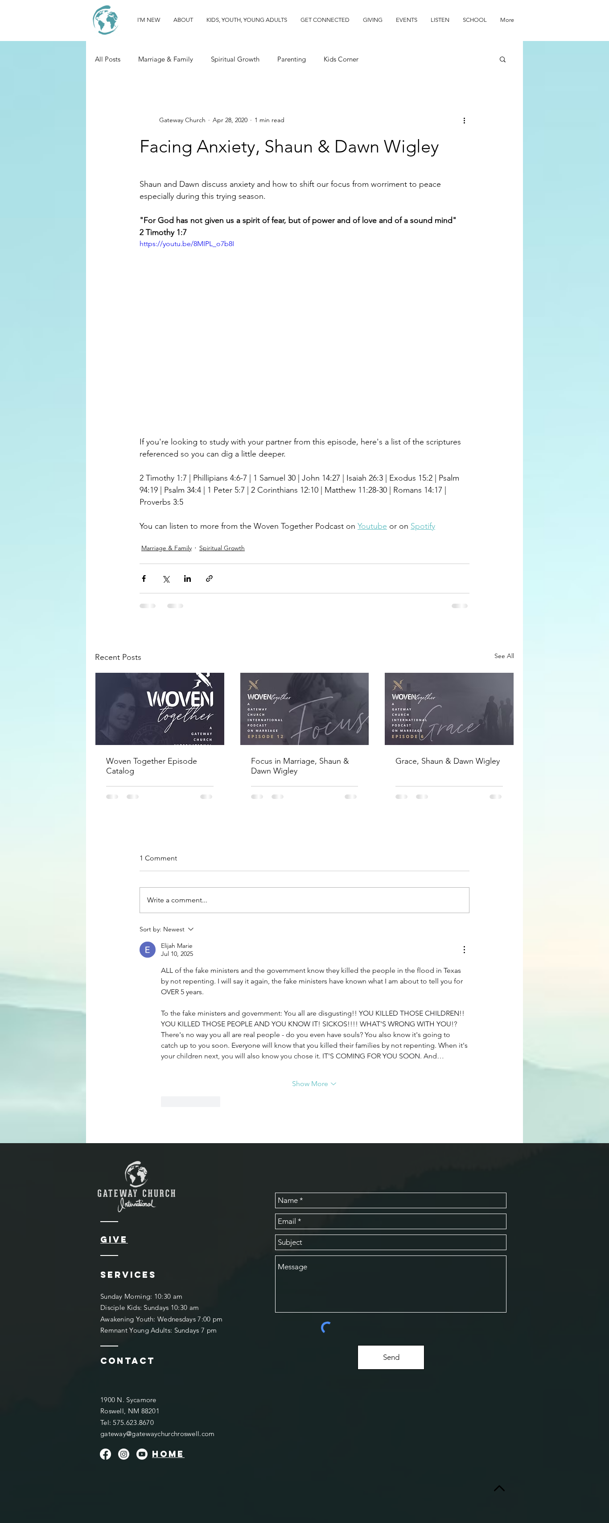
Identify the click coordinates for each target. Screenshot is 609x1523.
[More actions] (464, 120)
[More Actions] (464, 949)
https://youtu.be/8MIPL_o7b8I (187, 243)
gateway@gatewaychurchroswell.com (157, 1433)
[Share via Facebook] (144, 578)
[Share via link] (209, 578)
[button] (502, 58)
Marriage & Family (165, 59)
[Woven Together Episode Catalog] (159, 709)
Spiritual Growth (235, 59)
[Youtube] (142, 1454)
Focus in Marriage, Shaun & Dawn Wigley (300, 766)
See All (504, 656)
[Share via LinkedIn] (187, 578)
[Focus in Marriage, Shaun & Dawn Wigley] (304, 709)
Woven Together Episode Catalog (151, 766)
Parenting (291, 59)
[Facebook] (105, 1454)
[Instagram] (123, 1454)
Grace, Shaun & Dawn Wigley (447, 761)
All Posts (107, 59)
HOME (168, 1454)
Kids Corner (341, 59)
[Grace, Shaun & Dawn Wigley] (449, 709)
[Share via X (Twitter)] (165, 578)
